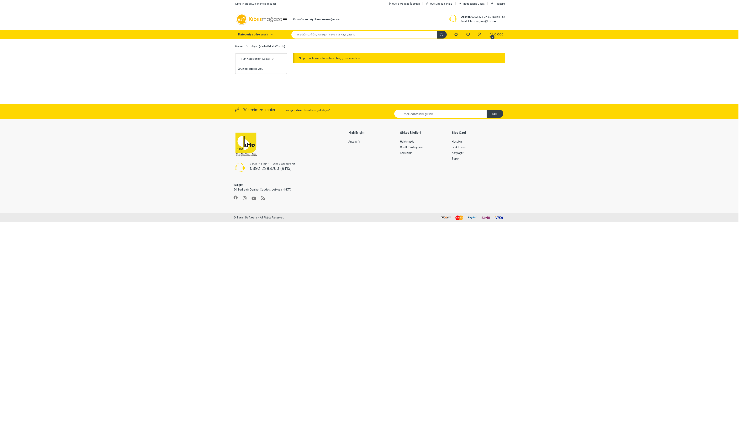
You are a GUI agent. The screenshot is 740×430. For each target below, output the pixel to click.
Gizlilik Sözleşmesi (411, 147)
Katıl (495, 113)
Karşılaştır (406, 153)
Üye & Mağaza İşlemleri (406, 3)
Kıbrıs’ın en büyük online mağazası (255, 3)
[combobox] (364, 35)
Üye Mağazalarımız (441, 3)
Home (238, 46)
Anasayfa (354, 141)
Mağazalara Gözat (473, 3)
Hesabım (500, 3)
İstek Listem (459, 147)
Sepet (455, 158)
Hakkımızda (407, 141)
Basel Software (247, 217)
